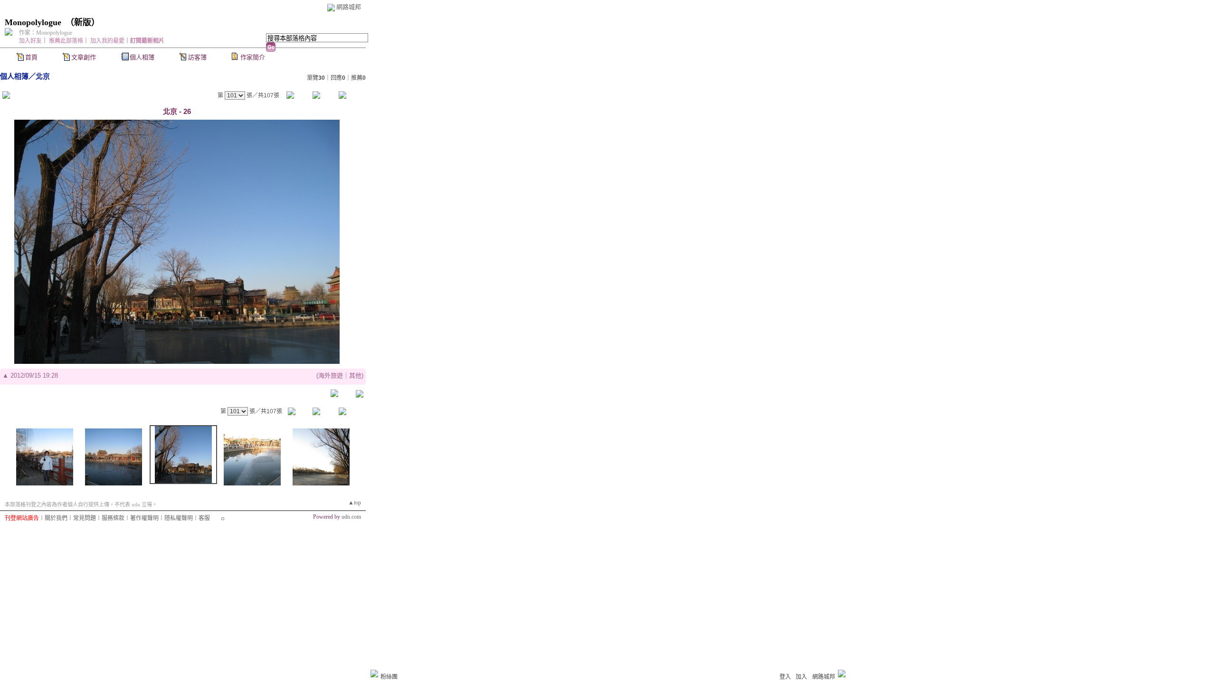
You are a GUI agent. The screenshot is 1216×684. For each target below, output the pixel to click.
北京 (43, 76)
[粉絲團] (374, 673)
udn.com (351, 516)
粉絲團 (389, 677)
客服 (204, 518)
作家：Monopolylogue (45, 32)
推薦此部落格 (66, 41)
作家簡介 (252, 57)
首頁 (31, 57)
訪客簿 (197, 57)
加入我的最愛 (107, 41)
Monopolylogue (33, 22)
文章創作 (83, 57)
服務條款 (113, 518)
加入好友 (30, 41)
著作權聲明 (144, 518)
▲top (354, 502)
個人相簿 (142, 57)
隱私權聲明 (178, 518)
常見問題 (84, 518)
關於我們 (56, 518)
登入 (785, 677)
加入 (801, 677)
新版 (82, 22)
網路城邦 (348, 6)
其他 (355, 375)
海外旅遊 (330, 375)
